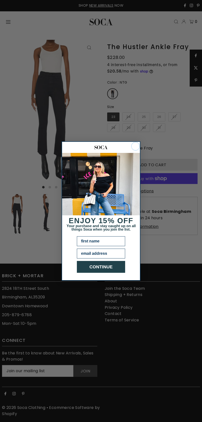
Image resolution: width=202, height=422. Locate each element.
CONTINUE (101, 266)
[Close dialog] (135, 146)
